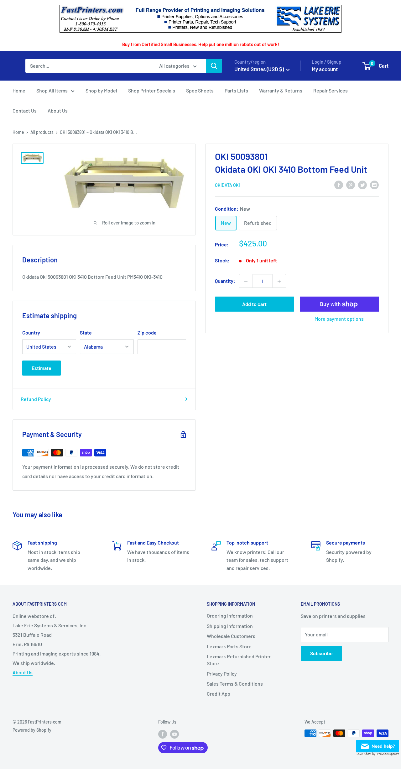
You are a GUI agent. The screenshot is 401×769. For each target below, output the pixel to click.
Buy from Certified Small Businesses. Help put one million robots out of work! (200, 44)
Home (19, 90)
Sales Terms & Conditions (235, 684)
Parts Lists (236, 90)
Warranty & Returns (280, 90)
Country (31, 332)
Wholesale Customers (231, 636)
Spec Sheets (200, 90)
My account (325, 69)
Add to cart (254, 304)
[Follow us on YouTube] (174, 733)
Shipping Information (230, 626)
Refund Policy (36, 399)
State (86, 332)
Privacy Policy (222, 674)
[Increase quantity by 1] (279, 281)
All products (42, 132)
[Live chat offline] (377, 744)
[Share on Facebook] (338, 184)
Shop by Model (101, 90)
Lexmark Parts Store (229, 646)
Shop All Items (52, 90)
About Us (58, 110)
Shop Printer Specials (151, 90)
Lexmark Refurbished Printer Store (239, 659)
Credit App (218, 694)
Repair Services (330, 90)
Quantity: (225, 281)
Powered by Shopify (32, 730)
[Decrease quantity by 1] (246, 281)
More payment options (339, 319)
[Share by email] (374, 184)
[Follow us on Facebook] (162, 733)
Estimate (41, 368)
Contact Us (25, 110)
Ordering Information (230, 616)
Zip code (147, 332)
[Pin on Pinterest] (350, 184)
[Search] (214, 66)
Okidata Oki (227, 185)
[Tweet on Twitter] (362, 184)
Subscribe (321, 653)
